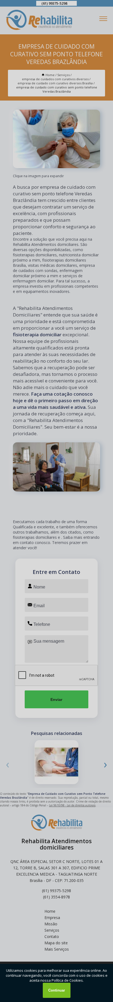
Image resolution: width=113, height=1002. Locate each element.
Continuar (56, 990)
